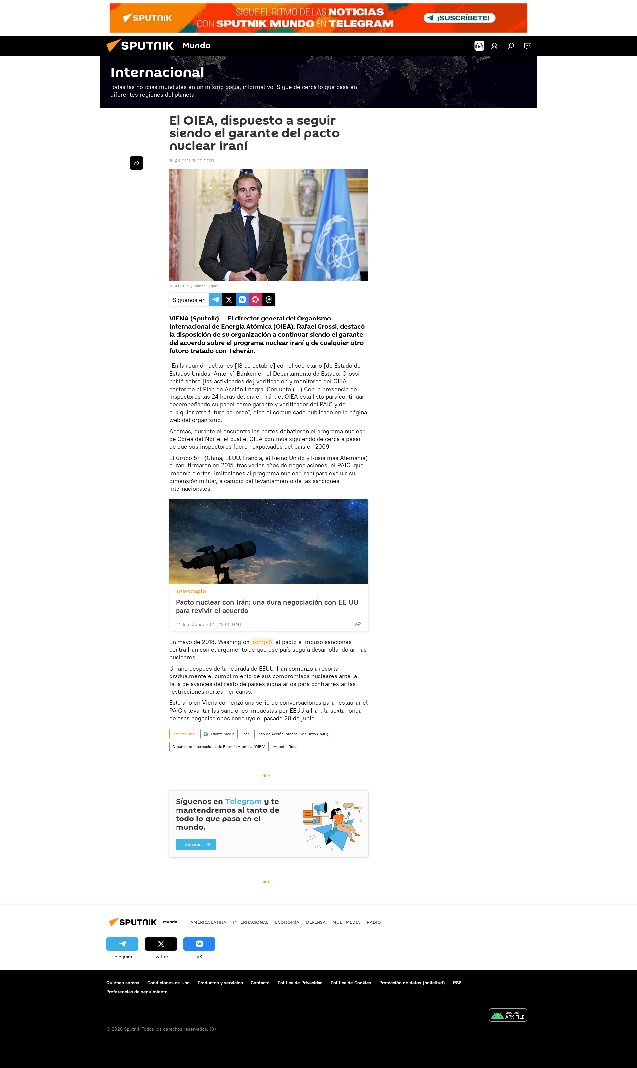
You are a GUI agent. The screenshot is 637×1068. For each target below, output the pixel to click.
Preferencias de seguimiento (137, 992)
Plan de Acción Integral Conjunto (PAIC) (292, 733)
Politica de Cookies (351, 983)
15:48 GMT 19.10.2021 (191, 161)
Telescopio (191, 591)
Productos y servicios (220, 983)
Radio (374, 922)
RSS (457, 983)
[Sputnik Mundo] (142, 54)
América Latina (208, 922)
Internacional (183, 733)
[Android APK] (508, 1015)
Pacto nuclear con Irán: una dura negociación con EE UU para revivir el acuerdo (267, 606)
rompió (262, 642)
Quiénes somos (122, 983)
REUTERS (182, 285)
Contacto (260, 983)
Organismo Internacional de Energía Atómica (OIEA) (219, 746)
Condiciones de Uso (168, 983)
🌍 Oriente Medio (219, 733)
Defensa (316, 922)
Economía (287, 922)
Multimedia (346, 922)
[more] (358, 623)
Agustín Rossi (286, 746)
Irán (246, 733)
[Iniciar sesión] (494, 45)
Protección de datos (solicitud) (412, 983)
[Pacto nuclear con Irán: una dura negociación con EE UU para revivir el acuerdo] (268, 541)
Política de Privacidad (300, 983)
